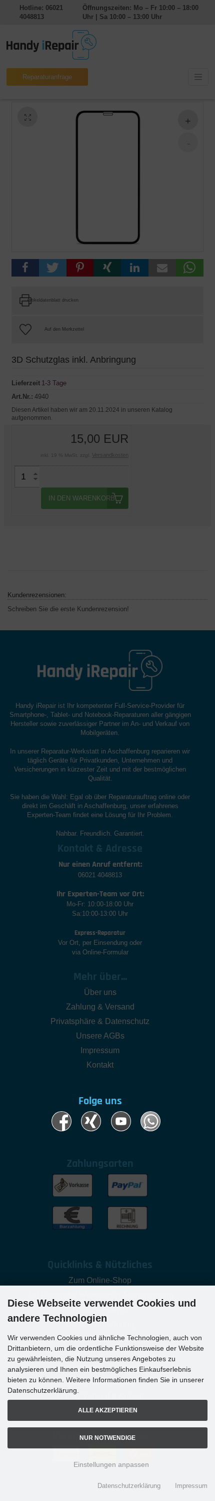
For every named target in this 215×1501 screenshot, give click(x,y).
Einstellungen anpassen (110, 1464)
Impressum (191, 1485)
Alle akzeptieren (108, 1410)
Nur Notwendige (108, 1437)
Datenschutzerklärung (129, 1485)
